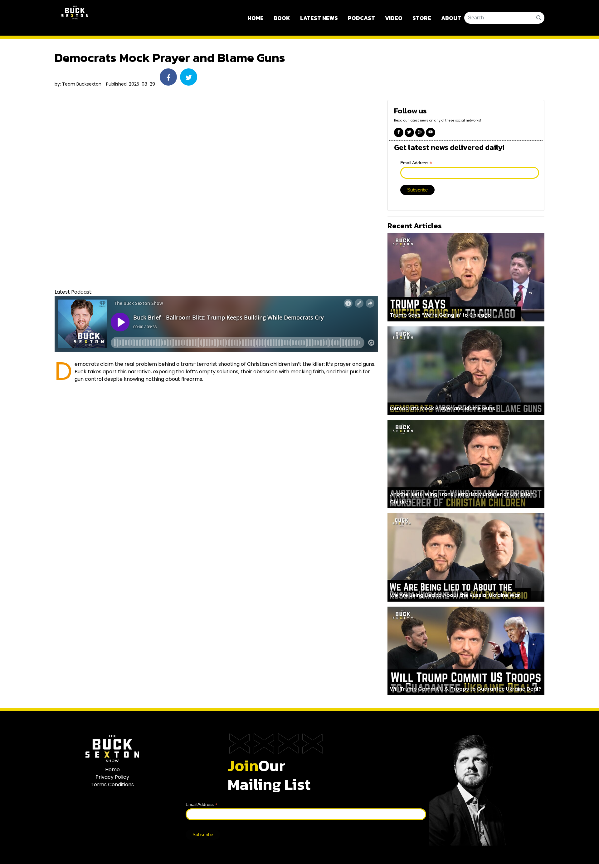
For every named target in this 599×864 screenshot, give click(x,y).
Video (393, 18)
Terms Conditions (112, 784)
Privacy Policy (112, 777)
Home (255, 18)
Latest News (319, 18)
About (451, 18)
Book (282, 18)
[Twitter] (409, 132)
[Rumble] (420, 132)
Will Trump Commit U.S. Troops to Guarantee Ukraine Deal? (465, 689)
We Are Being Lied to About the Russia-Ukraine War (455, 595)
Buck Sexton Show (75, 18)
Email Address (416, 163)
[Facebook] (398, 132)
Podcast (361, 18)
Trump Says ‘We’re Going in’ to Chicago (440, 315)
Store (421, 18)
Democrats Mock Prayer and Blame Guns (442, 408)
